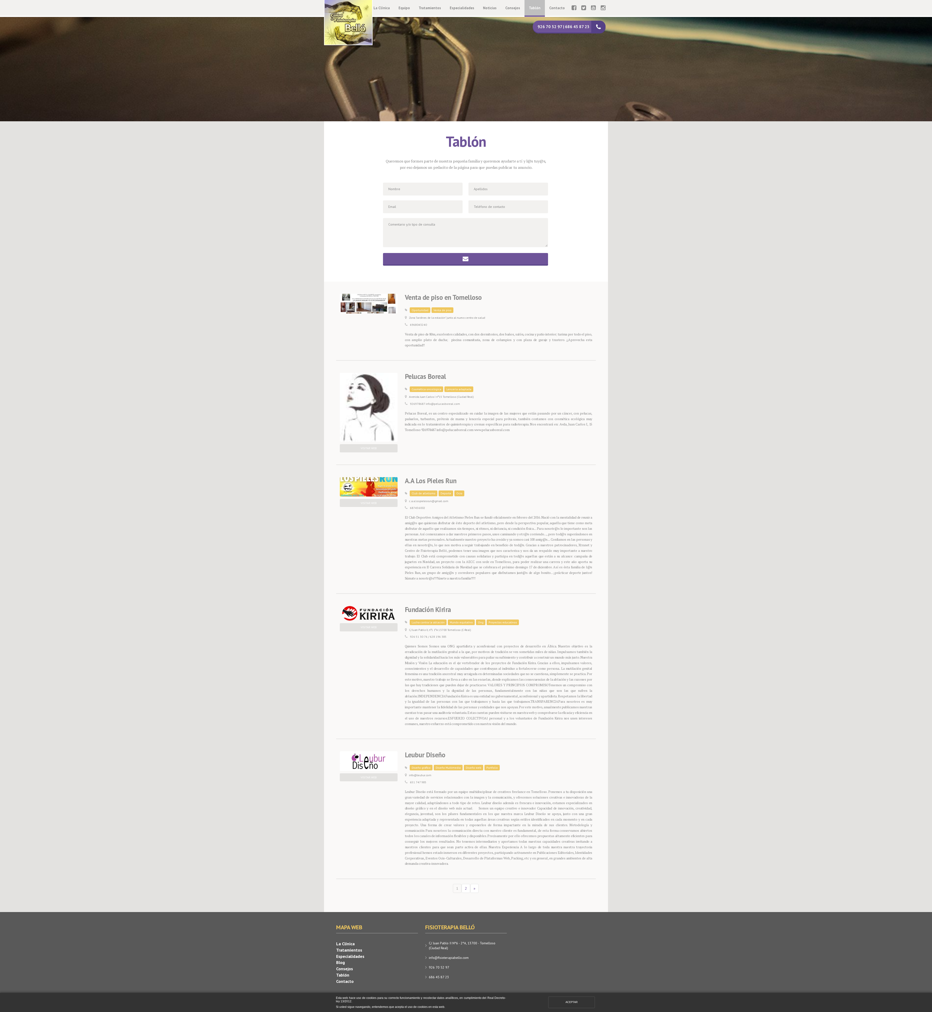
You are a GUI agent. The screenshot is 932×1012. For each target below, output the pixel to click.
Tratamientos (430, 8)
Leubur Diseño (425, 755)
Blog (340, 962)
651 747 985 (418, 782)
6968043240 (418, 324)
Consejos (512, 8)
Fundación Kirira (428, 609)
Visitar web (369, 448)
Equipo (404, 8)
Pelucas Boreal (425, 376)
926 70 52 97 (439, 967)
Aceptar (572, 1002)
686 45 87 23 (439, 977)
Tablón (535, 8)
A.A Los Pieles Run (431, 481)
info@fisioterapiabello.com (449, 957)
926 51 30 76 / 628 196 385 (428, 636)
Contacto (557, 8)
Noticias (490, 8)
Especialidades (462, 8)
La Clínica (382, 8)
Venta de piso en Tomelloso (443, 297)
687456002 (417, 508)
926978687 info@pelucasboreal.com (435, 404)
